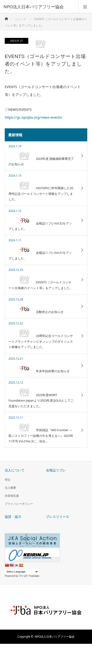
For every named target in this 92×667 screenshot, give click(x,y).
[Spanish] (21, 565)
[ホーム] (6, 17)
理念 (7, 480)
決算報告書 (12, 496)
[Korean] (16, 565)
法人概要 (10, 488)
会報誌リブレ (56, 470)
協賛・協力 (13, 516)
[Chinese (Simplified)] (7, 565)
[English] (11, 565)
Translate (34, 575)
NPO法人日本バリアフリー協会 (55, 637)
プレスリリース (57, 516)
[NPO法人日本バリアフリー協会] (39, 6)
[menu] (85, 6)
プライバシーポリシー (19, 504)
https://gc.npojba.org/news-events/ (34, 117)
